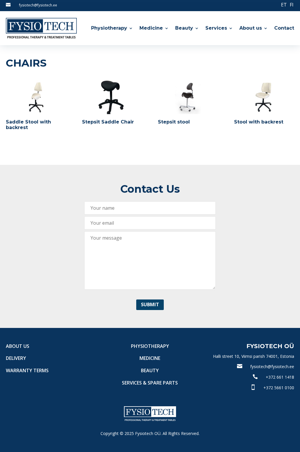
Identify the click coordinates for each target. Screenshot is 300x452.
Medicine (151, 28)
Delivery (16, 358)
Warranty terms (27, 370)
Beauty (184, 28)
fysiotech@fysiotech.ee (38, 5)
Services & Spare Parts (150, 383)
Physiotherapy (109, 28)
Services (216, 28)
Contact (284, 28)
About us (250, 28)
